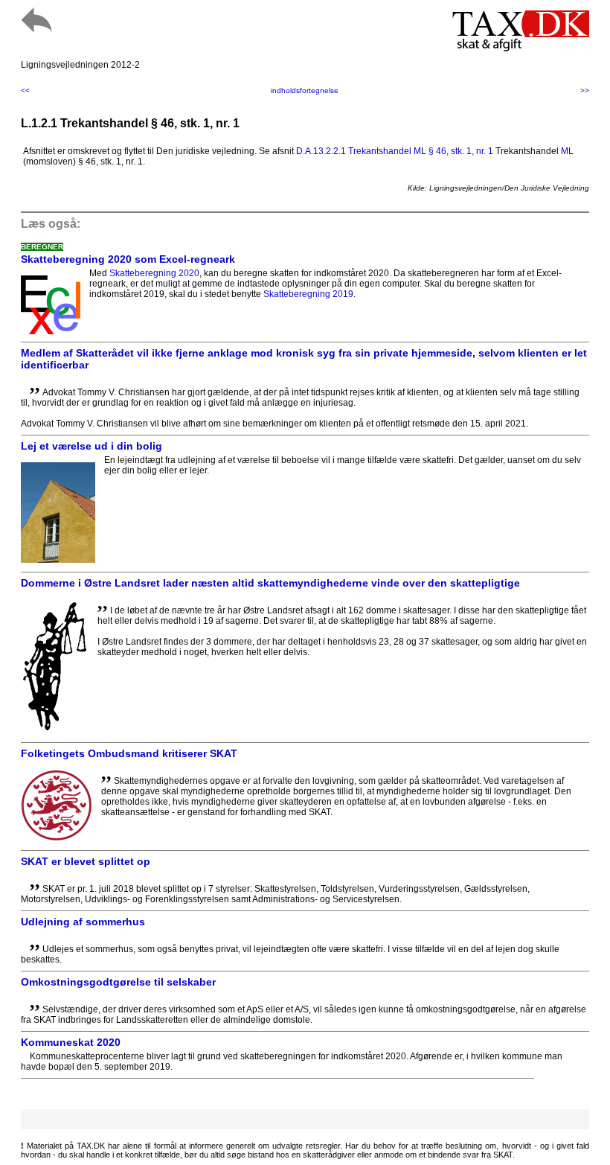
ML (567, 151)
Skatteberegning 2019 (308, 294)
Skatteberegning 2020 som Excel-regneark (128, 259)
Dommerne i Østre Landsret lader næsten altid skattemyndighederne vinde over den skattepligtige (270, 583)
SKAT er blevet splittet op (85, 861)
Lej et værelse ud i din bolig (91, 446)
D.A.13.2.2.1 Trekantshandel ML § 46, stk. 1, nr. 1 (394, 151)
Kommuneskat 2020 (71, 1042)
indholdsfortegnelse (304, 90)
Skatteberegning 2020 (154, 273)
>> (584, 90)
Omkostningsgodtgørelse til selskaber (118, 982)
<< (25, 90)
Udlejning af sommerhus (83, 922)
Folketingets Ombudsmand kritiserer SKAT (129, 753)
